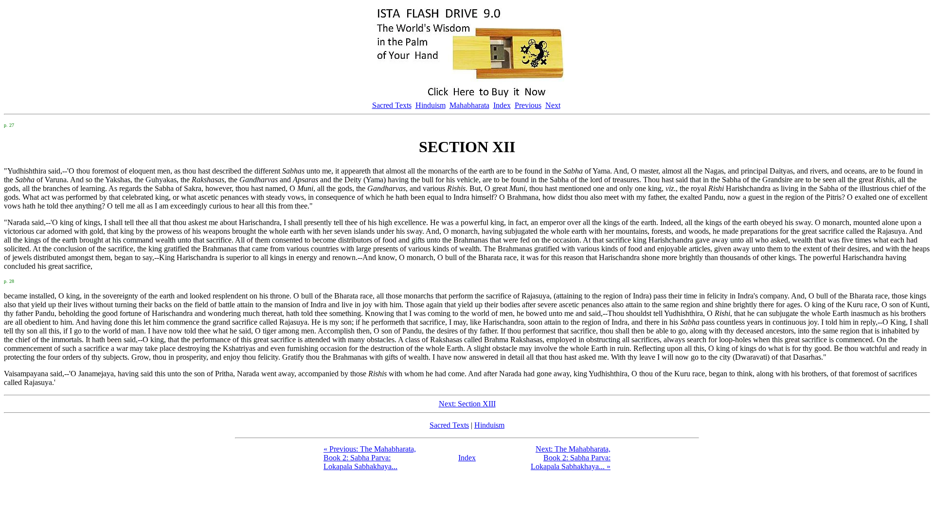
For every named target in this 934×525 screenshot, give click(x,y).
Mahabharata (469, 105)
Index (502, 105)
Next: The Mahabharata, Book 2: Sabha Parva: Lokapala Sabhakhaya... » (571, 458)
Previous (528, 105)
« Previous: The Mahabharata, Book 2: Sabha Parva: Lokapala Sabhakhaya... (369, 458)
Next (552, 105)
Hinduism (430, 105)
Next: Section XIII (467, 404)
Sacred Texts (392, 105)
